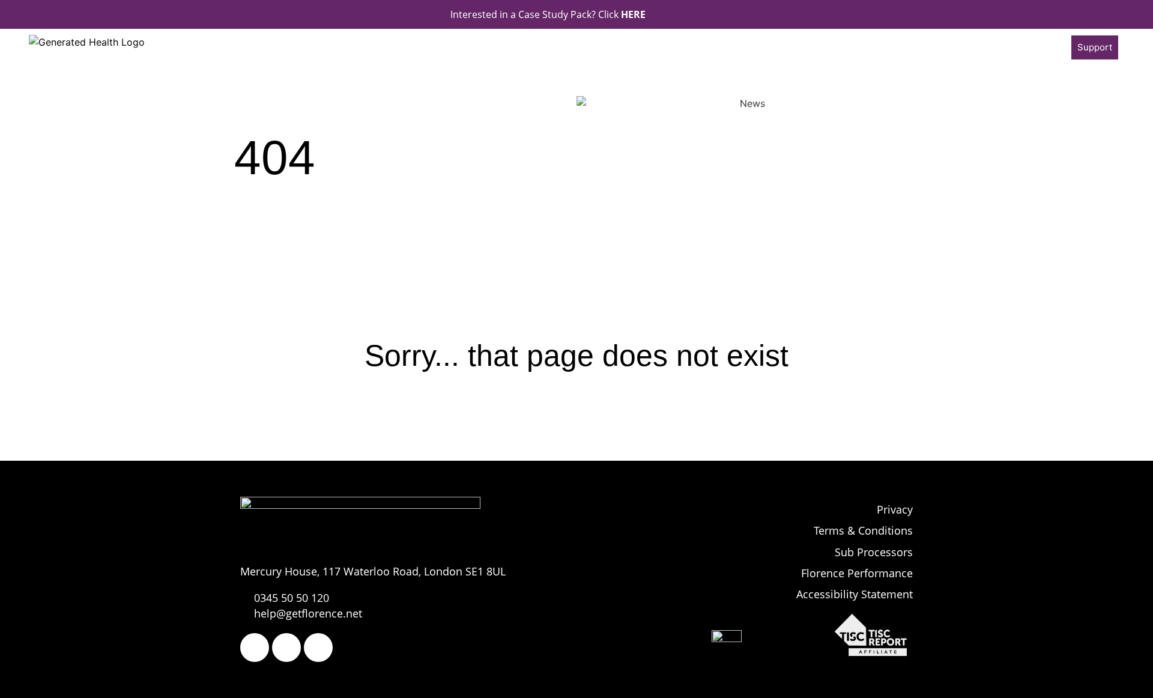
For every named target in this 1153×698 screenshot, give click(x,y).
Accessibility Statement (854, 594)
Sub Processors (874, 552)
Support (1094, 47)
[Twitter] (286, 647)
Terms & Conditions (863, 530)
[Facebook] (254, 647)
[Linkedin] (318, 647)
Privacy (895, 509)
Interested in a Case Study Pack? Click (548, 14)
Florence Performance (857, 573)
